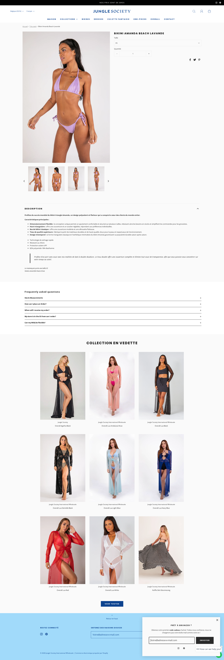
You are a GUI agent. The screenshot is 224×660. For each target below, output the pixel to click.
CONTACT (169, 19)
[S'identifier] (203, 11)
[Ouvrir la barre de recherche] (195, 11)
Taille (116, 38)
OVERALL (155, 19)
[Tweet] (194, 60)
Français (30, 11)
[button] (24, 181)
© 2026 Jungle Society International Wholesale (56, 653)
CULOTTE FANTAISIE (118, 19)
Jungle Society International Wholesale (112, 422)
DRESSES (98, 19)
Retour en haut (112, 618)
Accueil (25, 26)
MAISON (51, 19)
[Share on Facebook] (190, 60)
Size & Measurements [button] (34, 298)
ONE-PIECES (140, 19)
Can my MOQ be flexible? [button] (35, 322)
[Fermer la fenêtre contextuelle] (217, 620)
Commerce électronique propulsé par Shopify (91, 653)
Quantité (117, 49)
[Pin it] (199, 60)
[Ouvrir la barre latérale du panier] (211, 11)
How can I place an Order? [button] (35, 304)
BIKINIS (86, 19)
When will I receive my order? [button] (37, 310)
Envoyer (205, 640)
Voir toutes (112, 604)
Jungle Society (63, 422)
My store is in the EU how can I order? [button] (40, 316)
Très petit (33, 26)
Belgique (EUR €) (16, 11)
